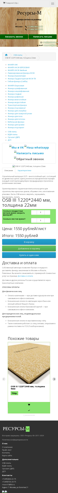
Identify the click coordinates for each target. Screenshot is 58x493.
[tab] (24, 415)
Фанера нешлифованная (18, 91)
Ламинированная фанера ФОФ (21, 73)
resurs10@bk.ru (51, 45)
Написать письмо (42, 36)
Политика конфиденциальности (15, 440)
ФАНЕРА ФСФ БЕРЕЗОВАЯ (18, 67)
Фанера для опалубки (17, 111)
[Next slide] (54, 379)
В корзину (29, 241)
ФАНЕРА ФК (13, 65)
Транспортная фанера (17, 105)
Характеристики (24, 170)
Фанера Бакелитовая (17, 76)
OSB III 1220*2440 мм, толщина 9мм (28, 387)
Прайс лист (6, 450)
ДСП (9, 140)
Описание (8, 170)
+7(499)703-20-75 (9, 482)
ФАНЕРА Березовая (16, 85)
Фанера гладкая (14, 94)
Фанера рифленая (16, 97)
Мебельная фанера (16, 122)
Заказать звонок (14, 36)
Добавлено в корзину (29, 248)
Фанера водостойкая (17, 102)
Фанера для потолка (16, 119)
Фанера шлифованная (17, 88)
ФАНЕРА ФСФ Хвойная (17, 70)
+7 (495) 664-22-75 (35, 26)
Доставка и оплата (25, 276)
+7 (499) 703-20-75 (35, 29)
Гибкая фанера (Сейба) (17, 81)
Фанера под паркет (16, 127)
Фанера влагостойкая (17, 99)
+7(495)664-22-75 (9, 479)
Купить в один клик (29, 255)
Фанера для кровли (16, 125)
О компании (7, 447)
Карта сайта (7, 455)
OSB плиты (12, 132)
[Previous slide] (3, 379)
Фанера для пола (15, 116)
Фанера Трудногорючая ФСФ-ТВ (22, 78)
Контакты (6, 453)
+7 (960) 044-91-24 (50, 42)
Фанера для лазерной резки (20, 113)
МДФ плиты (12, 134)
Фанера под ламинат (17, 108)
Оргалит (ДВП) (14, 137)
